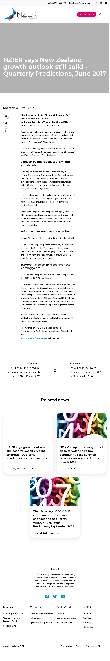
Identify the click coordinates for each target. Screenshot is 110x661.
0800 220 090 (60, 3)
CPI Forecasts (9, 625)
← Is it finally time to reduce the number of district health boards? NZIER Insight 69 (23, 372)
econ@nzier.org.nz (82, 3)
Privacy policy (66, 646)
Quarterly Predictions (13, 613)
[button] (100, 14)
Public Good (64, 607)
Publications (35, 617)
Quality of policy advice (41, 622)
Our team (87, 617)
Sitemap (101, 646)
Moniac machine (64, 622)
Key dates (87, 622)
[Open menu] (105, 14)
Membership (10, 607)
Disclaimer (90, 646)
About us (87, 613)
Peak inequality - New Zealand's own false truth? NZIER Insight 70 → (85, 372)
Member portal (86, 14)
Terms (79, 646)
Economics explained (66, 617)
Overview (61, 613)
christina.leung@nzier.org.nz (34, 337)
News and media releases (41, 613)
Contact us (88, 627)
